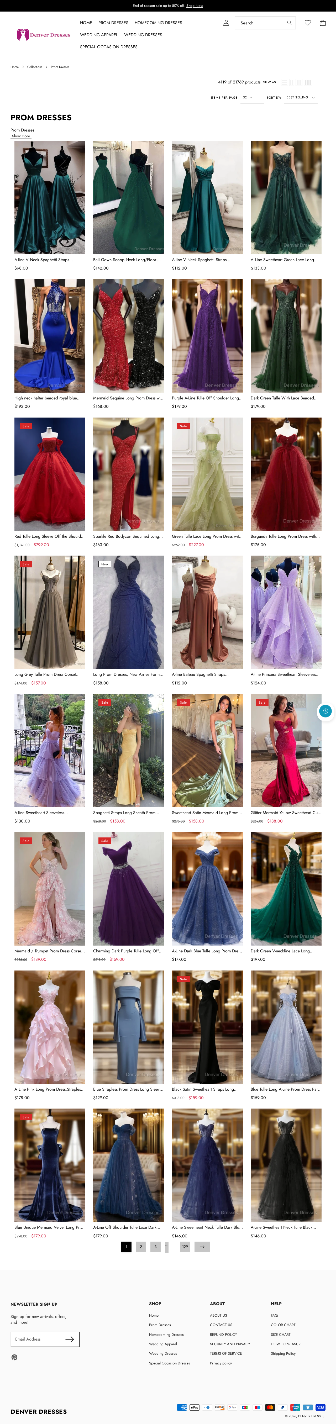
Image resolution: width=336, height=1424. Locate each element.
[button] (325, 725)
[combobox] (265, 23)
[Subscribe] (69, 1339)
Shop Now (194, 5)
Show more (21, 136)
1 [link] (126, 1246)
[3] (299, 82)
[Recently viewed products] (325, 711)
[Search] (289, 23)
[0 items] (323, 23)
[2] (291, 82)
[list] (284, 82)
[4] (308, 82)
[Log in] (226, 23)
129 (185, 1246)
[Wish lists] (308, 23)
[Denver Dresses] (44, 35)
